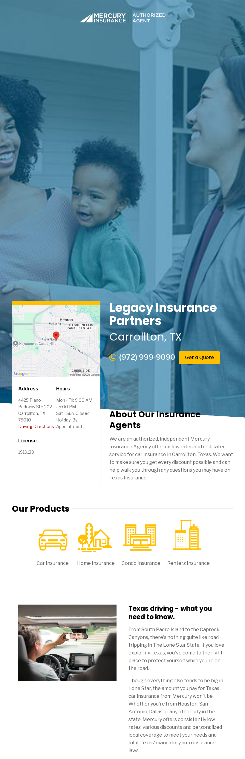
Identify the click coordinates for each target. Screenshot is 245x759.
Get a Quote (199, 357)
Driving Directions (36, 426)
